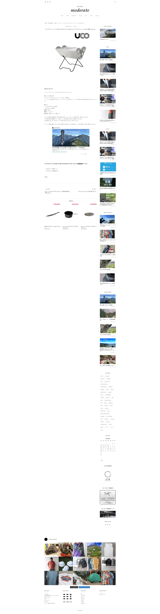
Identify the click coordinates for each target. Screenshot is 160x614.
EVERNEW (102, 389)
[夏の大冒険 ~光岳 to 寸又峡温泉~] (108, 53)
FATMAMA (83, 603)
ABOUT (80, 15)
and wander (107, 376)
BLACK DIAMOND (104, 384)
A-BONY (82, 600)
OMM (101, 405)
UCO (46, 176)
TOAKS (110, 424)
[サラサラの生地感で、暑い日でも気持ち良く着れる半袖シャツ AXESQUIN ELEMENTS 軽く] (51, 564)
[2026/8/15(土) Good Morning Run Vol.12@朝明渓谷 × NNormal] (108, 197)
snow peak (112, 419)
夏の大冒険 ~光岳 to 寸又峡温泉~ (106, 59)
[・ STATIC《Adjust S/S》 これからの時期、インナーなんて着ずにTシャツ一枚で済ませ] (51, 578)
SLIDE (102, 419)
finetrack (112, 389)
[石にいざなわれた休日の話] (108, 328)
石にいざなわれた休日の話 (105, 269)
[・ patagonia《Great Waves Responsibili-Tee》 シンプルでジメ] (66, 578)
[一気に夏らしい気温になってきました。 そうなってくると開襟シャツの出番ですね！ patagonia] (108, 578)
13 (108, 446)
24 (101, 450)
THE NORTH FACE (104, 424)
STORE (67, 15)
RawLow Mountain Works (105, 413)
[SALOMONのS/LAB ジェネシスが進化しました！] (108, 67)
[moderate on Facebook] (50, 2)
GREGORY (110, 392)
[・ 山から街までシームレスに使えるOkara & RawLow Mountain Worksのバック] (108, 564)
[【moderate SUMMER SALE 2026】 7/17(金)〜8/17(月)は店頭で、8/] (94, 549)
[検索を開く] (115, 1)
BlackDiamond (107, 381)
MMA (101, 400)
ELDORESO (110, 386)
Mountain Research (107, 400)
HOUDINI (102, 397)
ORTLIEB (106, 405)
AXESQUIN (109, 378)
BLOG (86, 15)
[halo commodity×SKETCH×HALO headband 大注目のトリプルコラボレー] (66, 564)
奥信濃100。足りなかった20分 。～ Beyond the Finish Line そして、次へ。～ (107, 350)
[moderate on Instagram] (45, 2)
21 (110, 448)
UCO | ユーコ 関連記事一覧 (52, 170)
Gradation (74, 15)
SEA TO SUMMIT (109, 416)
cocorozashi (83, 595)
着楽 (81, 594)
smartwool (106, 419)
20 (108, 448)
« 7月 (101, 454)
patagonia (106, 408)
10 (101, 446)
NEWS (91, 15)
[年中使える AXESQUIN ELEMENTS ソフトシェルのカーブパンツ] (108, 114)
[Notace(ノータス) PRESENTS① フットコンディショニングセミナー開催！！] (108, 98)
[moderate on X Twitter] (48, 2)
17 (101, 448)
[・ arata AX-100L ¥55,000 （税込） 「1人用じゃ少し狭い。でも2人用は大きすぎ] (51, 549)
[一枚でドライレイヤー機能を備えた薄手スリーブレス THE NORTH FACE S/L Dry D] (108, 549)
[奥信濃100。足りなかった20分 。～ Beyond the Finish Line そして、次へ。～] (108, 342)
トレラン (106, 427)
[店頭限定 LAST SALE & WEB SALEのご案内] (108, 166)
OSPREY (111, 405)
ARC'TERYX (103, 378)
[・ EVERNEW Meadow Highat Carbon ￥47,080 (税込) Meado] (94, 578)
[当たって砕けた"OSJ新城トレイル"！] (108, 359)
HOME (62, 15)
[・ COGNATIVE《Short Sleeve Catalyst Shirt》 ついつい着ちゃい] (94, 564)
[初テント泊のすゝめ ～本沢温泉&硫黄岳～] (108, 313)
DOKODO (82, 598)
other (75, 26)
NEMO (105, 402)
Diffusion (82, 597)
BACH (102, 381)
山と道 (102, 429)
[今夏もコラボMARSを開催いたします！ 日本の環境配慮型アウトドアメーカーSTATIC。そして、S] (80, 578)
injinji (112, 397)
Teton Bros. (108, 421)
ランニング (112, 427)
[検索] (114, 459)
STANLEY (102, 421)
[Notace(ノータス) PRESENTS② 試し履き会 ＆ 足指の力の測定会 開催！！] (108, 83)
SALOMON (102, 416)
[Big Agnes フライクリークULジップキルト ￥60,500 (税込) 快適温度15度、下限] (80, 549)
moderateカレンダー (104, 39)
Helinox (102, 394)
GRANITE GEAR (103, 392)
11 (103, 446)
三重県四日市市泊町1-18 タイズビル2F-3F (51, 595)
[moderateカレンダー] (108, 33)
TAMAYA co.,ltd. (102, 594)
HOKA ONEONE (108, 394)
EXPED (107, 389)
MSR (101, 402)
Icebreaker (108, 397)
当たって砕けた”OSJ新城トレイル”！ (107, 365)
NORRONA (110, 402)
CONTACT (97, 15)
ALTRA (102, 376)
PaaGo (102, 408)
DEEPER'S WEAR (103, 386)
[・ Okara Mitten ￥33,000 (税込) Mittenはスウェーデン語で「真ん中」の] (80, 564)
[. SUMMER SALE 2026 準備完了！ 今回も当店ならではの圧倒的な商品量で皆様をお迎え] (66, 549)
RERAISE (82, 601)
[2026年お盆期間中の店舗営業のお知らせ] (108, 182)
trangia (102, 427)
